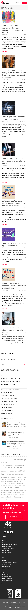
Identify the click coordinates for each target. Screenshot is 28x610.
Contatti (3, 586)
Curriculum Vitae (15, 477)
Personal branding (17, 485)
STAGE (3, 375)
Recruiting (12, 490)
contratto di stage (19, 474)
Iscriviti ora (14, 516)
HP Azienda (4, 540)
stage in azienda (8, 499)
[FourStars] (3, 2)
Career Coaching (6, 566)
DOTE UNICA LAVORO (7, 410)
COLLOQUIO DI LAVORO (7, 395)
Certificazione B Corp (7, 578)
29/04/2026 (5, 34)
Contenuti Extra (5, 550)
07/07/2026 (15, 428)
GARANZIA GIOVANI (6, 407)
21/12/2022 (5, 247)
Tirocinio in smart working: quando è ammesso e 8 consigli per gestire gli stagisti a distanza (16, 424)
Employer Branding (11, 479)
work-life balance (16, 499)
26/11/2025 (5, 79)
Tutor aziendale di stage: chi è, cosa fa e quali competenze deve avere (16, 434)
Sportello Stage (12, 497)
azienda (5, 462)
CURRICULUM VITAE (6, 392)
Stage (19, 497)
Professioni (13, 487)
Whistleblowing (17, 607)
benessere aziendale (13, 463)
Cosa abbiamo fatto (6, 576)
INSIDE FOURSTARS (6, 413)
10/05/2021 (5, 332)
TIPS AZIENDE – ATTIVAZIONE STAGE (11, 378)
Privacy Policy (6, 606)
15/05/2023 (5, 207)
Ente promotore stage (8, 481)
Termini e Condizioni (21, 606)
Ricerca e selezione (6, 546)
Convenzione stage (5, 477)
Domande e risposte (6, 552)
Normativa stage (10, 485)
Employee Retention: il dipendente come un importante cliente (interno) (14, 285)
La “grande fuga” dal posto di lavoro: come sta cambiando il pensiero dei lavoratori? (13, 203)
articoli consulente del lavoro (7, 459)
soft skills (22, 494)
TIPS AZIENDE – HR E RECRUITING (10, 381)
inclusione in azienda (18, 483)
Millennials (3, 485)
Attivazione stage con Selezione (9, 544)
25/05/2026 (16, 437)
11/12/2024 (5, 121)
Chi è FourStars (5, 574)
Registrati (18, 2)
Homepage (3, 536)
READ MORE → (5, 51)
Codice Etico (10, 607)
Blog (2, 583)
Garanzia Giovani (18, 481)
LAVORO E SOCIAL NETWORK (9, 398)
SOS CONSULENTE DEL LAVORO (10, 390)
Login (24, 2)
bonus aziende (9, 465)
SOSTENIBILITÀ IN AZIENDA (8, 384)
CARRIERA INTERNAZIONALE (9, 401)
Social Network (16, 494)
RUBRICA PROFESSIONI (7, 404)
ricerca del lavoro (19, 490)
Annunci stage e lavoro (7, 564)
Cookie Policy (13, 606)
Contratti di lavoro (10, 474)
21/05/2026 (15, 448)
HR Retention (11, 483)
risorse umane (12, 492)
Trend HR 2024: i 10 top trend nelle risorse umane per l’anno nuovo (13, 161)
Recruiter (6, 490)
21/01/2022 (5, 290)
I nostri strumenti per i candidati (9, 562)
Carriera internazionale (18, 465)
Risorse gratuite (5, 568)
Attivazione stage (20, 460)
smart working (10, 494)
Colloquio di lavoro (12, 468)
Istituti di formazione (6, 557)
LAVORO (3, 387)
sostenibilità (4, 497)
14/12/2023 (5, 165)
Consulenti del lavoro (6, 555)
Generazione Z (4, 483)
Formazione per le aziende (8, 548)
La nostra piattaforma (7, 580)
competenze (14, 471)
